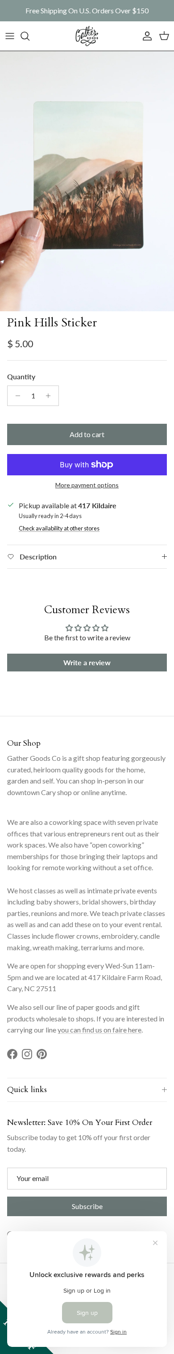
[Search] (29, 36)
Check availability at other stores (59, 528)
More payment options (87, 485)
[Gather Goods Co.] (87, 36)
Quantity (21, 376)
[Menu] (10, 36)
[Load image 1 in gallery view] (87, 181)
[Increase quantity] (50, 396)
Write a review (87, 662)
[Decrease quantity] (15, 396)
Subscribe (87, 1206)
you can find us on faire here (99, 1029)
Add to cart (87, 434)
